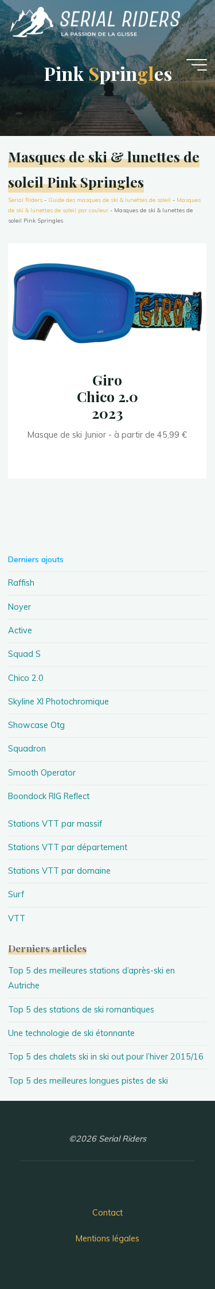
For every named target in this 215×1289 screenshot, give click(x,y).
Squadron (27, 748)
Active (20, 630)
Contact (107, 1213)
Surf (16, 894)
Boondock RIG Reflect (48, 796)
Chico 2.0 (26, 678)
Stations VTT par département (67, 847)
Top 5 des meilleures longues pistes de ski (88, 1081)
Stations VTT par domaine (59, 871)
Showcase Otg (36, 725)
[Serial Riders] (94, 21)
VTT (16, 918)
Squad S (24, 654)
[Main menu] (196, 65)
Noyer (19, 607)
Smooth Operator (42, 773)
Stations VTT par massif (55, 824)
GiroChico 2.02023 (107, 396)
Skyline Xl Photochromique (58, 701)
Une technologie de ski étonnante (71, 1033)
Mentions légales (107, 1238)
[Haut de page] (170, 1244)
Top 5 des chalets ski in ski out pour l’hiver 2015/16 (106, 1057)
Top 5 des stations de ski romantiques (81, 1009)
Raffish (21, 583)
